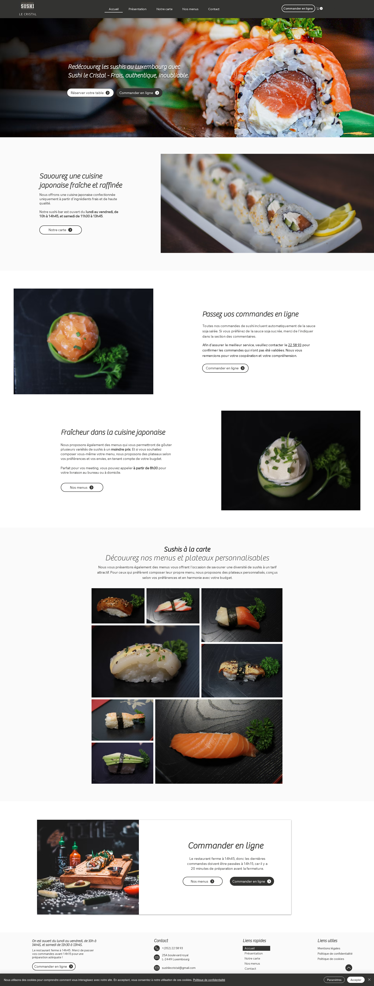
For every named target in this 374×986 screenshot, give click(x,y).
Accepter (355, 980)
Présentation (254, 953)
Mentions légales (329, 948)
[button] (319, 8)
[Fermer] (369, 980)
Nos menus (252, 963)
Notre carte (252, 958)
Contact (250, 968)
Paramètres (334, 980)
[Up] (348, 967)
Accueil (250, 948)
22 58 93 (294, 345)
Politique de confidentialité (335, 953)
